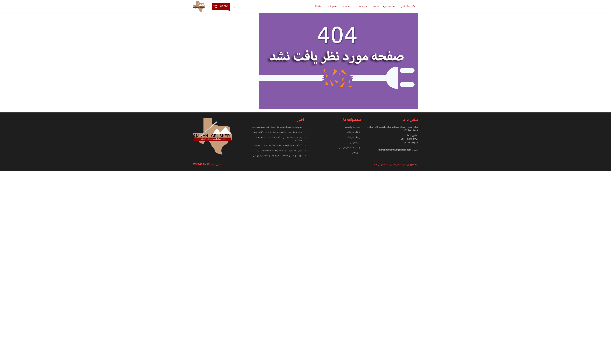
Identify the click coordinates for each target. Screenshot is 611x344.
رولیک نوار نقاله (353, 137)
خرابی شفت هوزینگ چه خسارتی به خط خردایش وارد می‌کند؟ (278, 150)
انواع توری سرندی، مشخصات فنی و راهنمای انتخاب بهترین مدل (277, 155)
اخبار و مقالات (361, 6)
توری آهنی (355, 152)
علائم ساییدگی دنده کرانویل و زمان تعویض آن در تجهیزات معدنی (277, 127)
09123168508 (222, 6)
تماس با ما (332, 6)
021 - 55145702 (409, 139)
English (318, 6)
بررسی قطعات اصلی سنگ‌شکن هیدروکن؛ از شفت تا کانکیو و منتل (277, 132)
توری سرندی (355, 142)
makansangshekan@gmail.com (395, 150)
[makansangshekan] (201, 6)
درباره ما (346, 6)
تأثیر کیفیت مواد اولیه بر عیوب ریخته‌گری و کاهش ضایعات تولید (277, 145)
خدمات (376, 6)
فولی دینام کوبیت (352, 127)
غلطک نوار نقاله (353, 132)
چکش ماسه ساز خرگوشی (349, 147)
